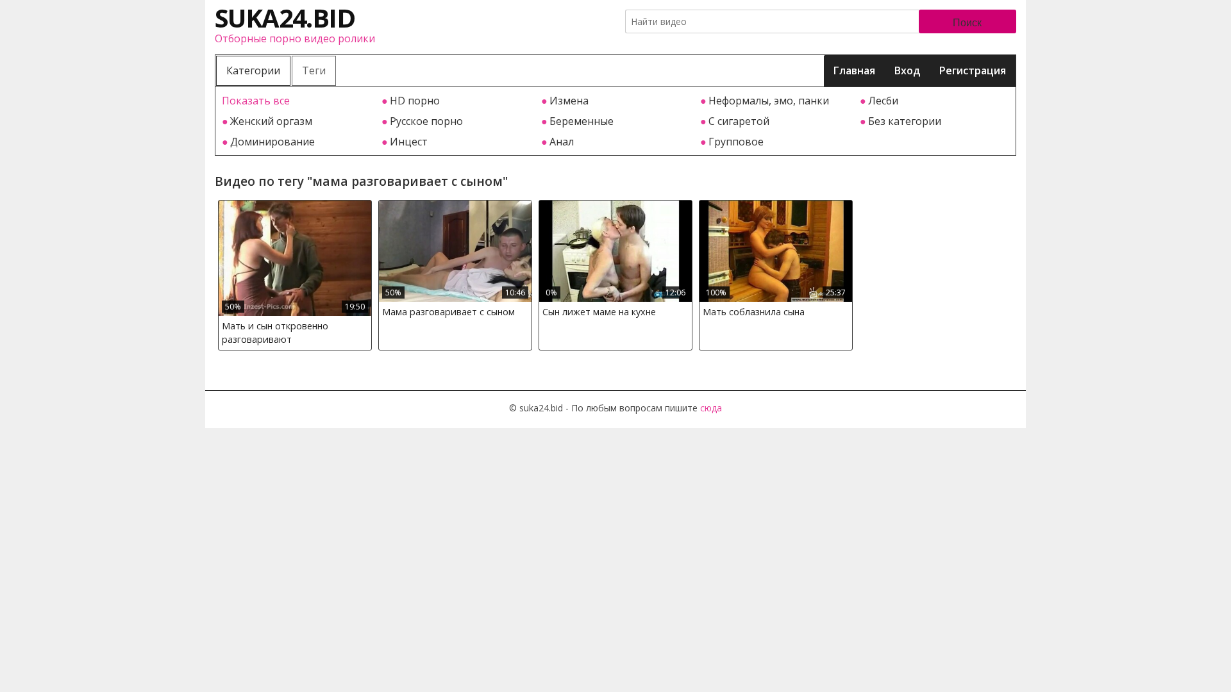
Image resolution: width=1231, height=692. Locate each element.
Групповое (736, 142)
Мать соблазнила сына (754, 312)
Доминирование (272, 142)
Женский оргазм (271, 121)
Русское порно (426, 121)
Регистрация (972, 70)
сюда (711, 408)
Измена (569, 101)
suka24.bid (285, 17)
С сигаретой (738, 121)
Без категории (904, 121)
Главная (854, 70)
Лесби (883, 101)
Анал (561, 142)
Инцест (409, 142)
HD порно (415, 101)
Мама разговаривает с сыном (448, 312)
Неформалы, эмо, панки (768, 101)
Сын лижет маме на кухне (599, 312)
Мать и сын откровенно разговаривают (275, 333)
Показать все (256, 101)
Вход (907, 70)
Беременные (581, 121)
